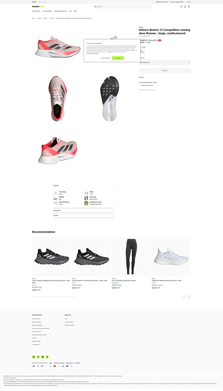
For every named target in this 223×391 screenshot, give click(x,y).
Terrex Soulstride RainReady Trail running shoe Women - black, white (51, 282)
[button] (184, 296)
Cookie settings (35, 344)
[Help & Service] (181, 6)
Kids (45, 2)
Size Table (141, 77)
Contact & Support (36, 341)
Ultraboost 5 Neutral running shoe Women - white (166, 280)
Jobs (66, 318)
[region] (112, 50)
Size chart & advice (36, 331)
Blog (75, 11)
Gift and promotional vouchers (39, 334)
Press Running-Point (69, 325)
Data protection (69, 362)
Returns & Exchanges (37, 325)
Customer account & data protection (40, 328)
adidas (51, 18)
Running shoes (36, 11)
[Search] (95, 7)
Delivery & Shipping (36, 322)
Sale (70, 11)
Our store (189, 2)
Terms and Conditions (59, 362)
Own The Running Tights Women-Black (124, 280)
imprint (50, 362)
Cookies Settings (105, 58)
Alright (118, 58)
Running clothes (47, 11)
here (110, 51)
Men (40, 2)
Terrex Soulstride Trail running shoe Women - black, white (89, 280)
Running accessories (60, 11)
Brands (45, 18)
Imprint (96, 53)
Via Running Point (69, 322)
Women (34, 2)
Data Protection (91, 53)
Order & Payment (36, 318)
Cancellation (77, 362)
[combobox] (122, 7)
